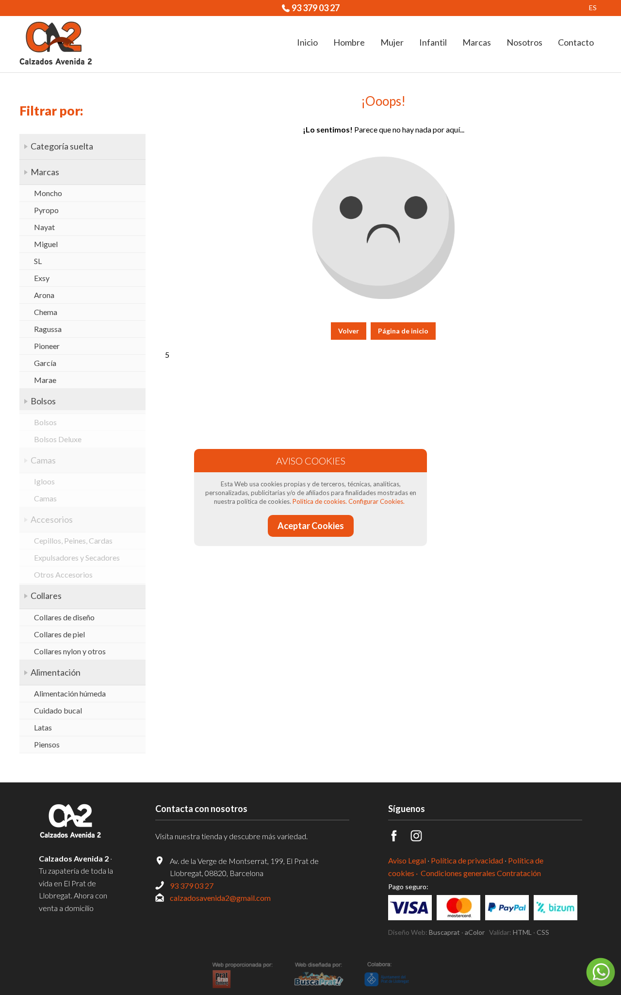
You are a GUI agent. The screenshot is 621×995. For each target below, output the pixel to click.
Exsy (41, 277)
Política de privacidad (467, 860)
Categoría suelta (62, 146)
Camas (43, 460)
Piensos (47, 744)
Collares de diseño (64, 617)
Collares (46, 595)
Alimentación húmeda (70, 693)
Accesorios (52, 519)
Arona (44, 294)
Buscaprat (444, 932)
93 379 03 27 (316, 7)
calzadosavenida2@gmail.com (220, 897)
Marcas (45, 171)
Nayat (44, 227)
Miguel (46, 244)
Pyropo (46, 210)
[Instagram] (421, 838)
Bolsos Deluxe (58, 439)
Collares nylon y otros (70, 651)
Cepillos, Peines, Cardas (73, 540)
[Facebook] (399, 838)
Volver (348, 331)
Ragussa (48, 328)
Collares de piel (59, 634)
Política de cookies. (320, 501)
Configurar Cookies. (376, 501)
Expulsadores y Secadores (77, 557)
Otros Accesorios (63, 574)
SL (38, 260)
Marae (45, 379)
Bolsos (43, 401)
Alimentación (56, 672)
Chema (45, 311)
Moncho (48, 193)
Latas (43, 727)
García (45, 362)
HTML (522, 932)
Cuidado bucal (58, 710)
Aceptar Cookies (311, 525)
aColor (475, 932)
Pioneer (47, 345)
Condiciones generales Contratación (481, 873)
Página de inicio (403, 331)
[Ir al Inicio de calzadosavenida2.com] (55, 44)
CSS (543, 932)
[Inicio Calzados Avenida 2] (77, 822)
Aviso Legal (407, 860)
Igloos (44, 481)
